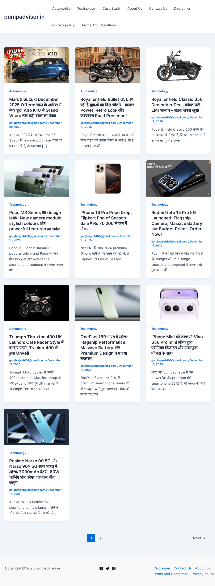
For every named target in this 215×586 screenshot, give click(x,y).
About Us (134, 8)
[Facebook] (101, 568)
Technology (86, 8)
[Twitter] (107, 568)
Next (199, 538)
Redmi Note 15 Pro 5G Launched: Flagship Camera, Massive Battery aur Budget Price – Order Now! (176, 223)
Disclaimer (182, 8)
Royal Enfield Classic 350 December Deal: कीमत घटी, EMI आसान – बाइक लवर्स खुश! (177, 105)
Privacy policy (63, 25)
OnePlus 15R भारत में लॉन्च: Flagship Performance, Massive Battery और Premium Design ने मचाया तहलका (104, 347)
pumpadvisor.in (24, 16)
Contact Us (158, 8)
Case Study (111, 8)
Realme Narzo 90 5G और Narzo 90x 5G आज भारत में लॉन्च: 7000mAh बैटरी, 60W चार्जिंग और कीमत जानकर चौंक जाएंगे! (34, 471)
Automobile (61, 8)
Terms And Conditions (99, 25)
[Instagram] (114, 568)
